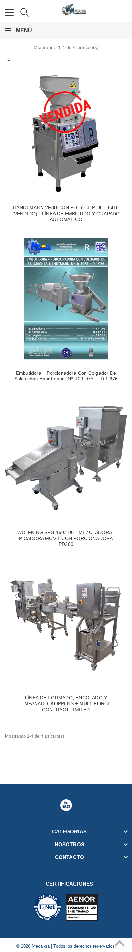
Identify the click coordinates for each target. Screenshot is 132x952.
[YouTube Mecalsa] (66, 805)
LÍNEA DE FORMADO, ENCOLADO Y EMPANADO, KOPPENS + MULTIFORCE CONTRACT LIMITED (66, 703)
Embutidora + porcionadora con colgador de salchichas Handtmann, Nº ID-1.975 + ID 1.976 (66, 376)
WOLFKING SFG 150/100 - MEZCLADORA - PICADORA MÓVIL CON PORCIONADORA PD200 (66, 538)
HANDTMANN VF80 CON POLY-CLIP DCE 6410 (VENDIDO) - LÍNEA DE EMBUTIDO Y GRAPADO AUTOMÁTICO (66, 213)
